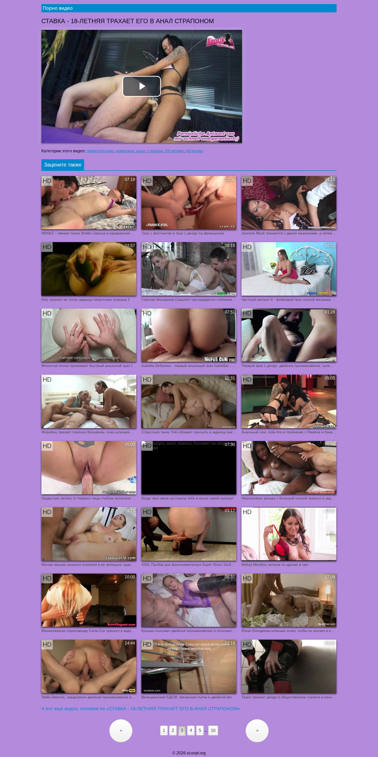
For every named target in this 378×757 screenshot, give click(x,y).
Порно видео (58, 8)
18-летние (174, 151)
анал (140, 151)
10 (213, 730)
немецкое (124, 151)
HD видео (194, 151)
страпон (155, 151)
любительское (100, 151)
